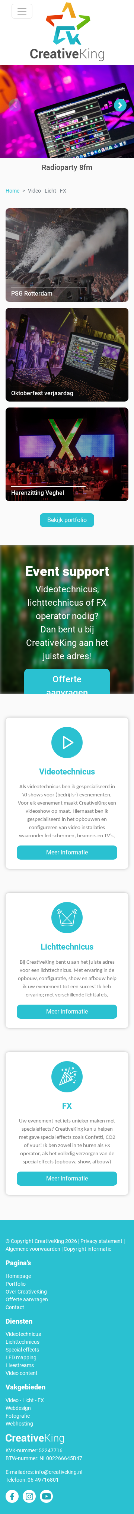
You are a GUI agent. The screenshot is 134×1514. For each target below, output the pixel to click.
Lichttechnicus (22, 1342)
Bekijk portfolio (67, 520)
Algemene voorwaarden (33, 1249)
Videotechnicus (23, 1334)
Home (12, 191)
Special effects (22, 1350)
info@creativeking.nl (58, 1472)
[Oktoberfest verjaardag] (67, 354)
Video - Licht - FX (25, 1400)
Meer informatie (67, 852)
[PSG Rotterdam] (67, 255)
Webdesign (18, 1408)
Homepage (18, 1276)
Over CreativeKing (26, 1292)
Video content (22, 1373)
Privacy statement (101, 1241)
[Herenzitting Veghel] (67, 454)
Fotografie (18, 1416)
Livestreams (20, 1365)
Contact (15, 1307)
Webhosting (19, 1424)
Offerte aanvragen (67, 686)
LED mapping (21, 1357)
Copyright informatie (87, 1249)
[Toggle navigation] (22, 11)
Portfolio (16, 1284)
